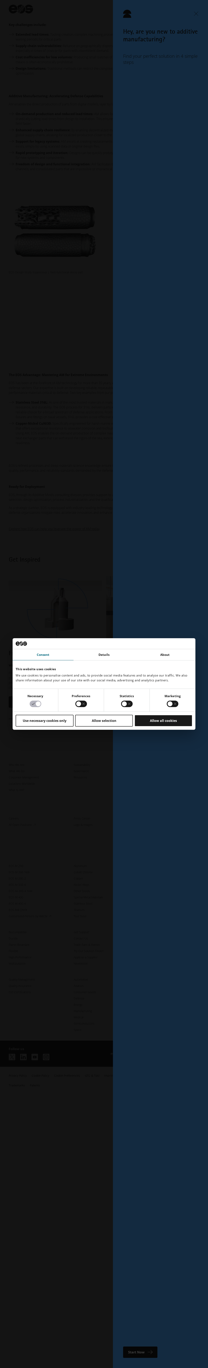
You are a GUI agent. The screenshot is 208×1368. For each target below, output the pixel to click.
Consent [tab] (43, 654)
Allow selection (104, 720)
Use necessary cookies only (44, 720)
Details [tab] (104, 654)
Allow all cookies (163, 720)
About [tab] (165, 654)
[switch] (81, 704)
